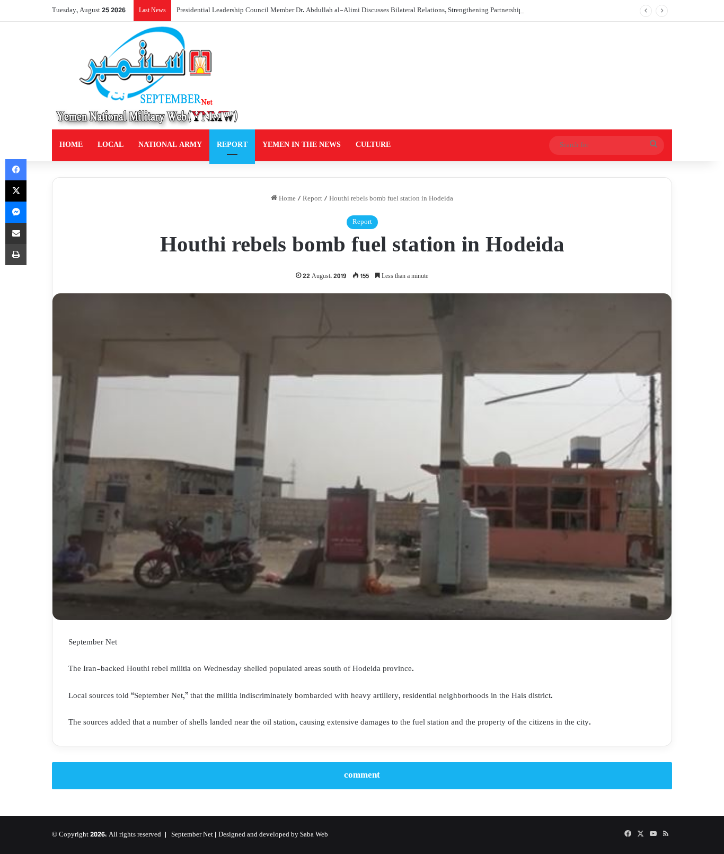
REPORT (232, 145)
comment (362, 775)
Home (286, 199)
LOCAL (110, 145)
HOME (71, 145)
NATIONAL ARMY (170, 145)
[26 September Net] (148, 75)
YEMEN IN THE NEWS (301, 145)
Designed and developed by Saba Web (273, 835)
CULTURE (373, 145)
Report (312, 199)
